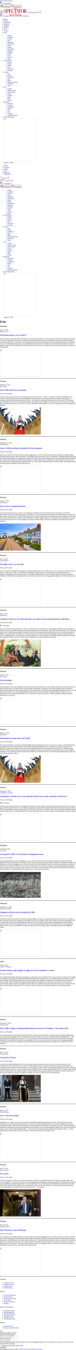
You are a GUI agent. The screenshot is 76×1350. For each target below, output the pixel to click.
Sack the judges (6, 680)
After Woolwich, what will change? (13, 1230)
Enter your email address (7, 1335)
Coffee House (8, 60)
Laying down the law (8, 1057)
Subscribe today (8, 1326)
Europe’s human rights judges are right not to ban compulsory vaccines (27, 970)
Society (9, 64)
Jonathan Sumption (5, 908)
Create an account (6, 1333)
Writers (6, 21)
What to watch (11, 90)
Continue (3, 1347)
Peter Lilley (3, 734)
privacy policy (38, 1349)
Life (5, 87)
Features (9, 105)
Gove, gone (4, 1174)
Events (6, 27)
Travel (9, 94)
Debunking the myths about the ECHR (15, 738)
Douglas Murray (5, 1226)
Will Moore (3, 615)
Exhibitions (10, 77)
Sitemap (6, 1303)
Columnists (10, 107)
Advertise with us (9, 1284)
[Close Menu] (1, 180)
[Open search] (1, 178)
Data (8, 67)
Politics (9, 35)
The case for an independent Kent (13, 506)
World (9, 65)
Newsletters (7, 22)
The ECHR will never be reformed (13, 390)
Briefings (6, 26)
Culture (9, 39)
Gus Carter (3, 850)
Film (8, 79)
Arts (8, 74)
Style (8, 99)
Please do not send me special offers (12, 1345)
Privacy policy (8, 1297)
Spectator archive (9, 1315)
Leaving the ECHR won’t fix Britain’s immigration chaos (21, 854)
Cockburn (10, 37)
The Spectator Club (9, 1319)
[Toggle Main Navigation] (2, 12)
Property (9, 95)
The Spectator (4, 444)
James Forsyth (4, 1170)
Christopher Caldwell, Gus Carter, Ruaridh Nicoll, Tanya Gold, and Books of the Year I (33, 796)
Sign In (36, 12)
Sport (9, 97)
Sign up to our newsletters (11, 1328)
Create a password (5, 1338)
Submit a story (8, 1286)
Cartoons (10, 113)
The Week (10, 103)
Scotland (10, 70)
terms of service (26, 1349)
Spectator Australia (9, 1310)
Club (5, 29)
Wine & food (11, 92)
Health (9, 100)
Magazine (10, 42)
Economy (10, 69)
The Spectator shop (9, 1314)
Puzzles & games (12, 115)
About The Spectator (10, 1295)
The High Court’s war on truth (12, 564)
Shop (5, 32)
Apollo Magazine (9, 1312)
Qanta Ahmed (4, 1025)
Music (9, 80)
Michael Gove (4, 331)
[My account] (40, 12)
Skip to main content (6, 1)
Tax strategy (7, 1300)
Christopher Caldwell (6, 793)
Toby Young (3, 502)
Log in (14, 1333)
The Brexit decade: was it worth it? (13, 335)
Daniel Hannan (4, 1112)
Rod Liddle (3, 386)
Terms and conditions (10, 1298)
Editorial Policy (8, 1288)
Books (9, 75)
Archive (6, 31)
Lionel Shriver (4, 560)
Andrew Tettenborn (5, 967)
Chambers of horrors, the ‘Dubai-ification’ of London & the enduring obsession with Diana (34, 619)
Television (10, 84)
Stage (9, 85)
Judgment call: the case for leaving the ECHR (17, 912)
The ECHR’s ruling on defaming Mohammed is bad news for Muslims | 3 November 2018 (34, 1028)
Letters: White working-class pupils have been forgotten (21, 448)
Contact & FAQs (9, 1283)
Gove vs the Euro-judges (9, 1116)
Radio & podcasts (12, 82)
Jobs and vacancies (9, 1302)
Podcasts (6, 24)
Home (5, 19)
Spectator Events (9, 1317)
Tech (8, 40)
